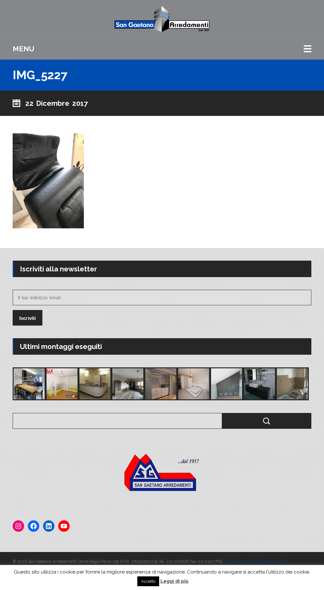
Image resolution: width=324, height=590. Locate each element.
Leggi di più (174, 581)
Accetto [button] (148, 581)
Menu (23, 49)
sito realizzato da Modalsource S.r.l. (256, 561)
